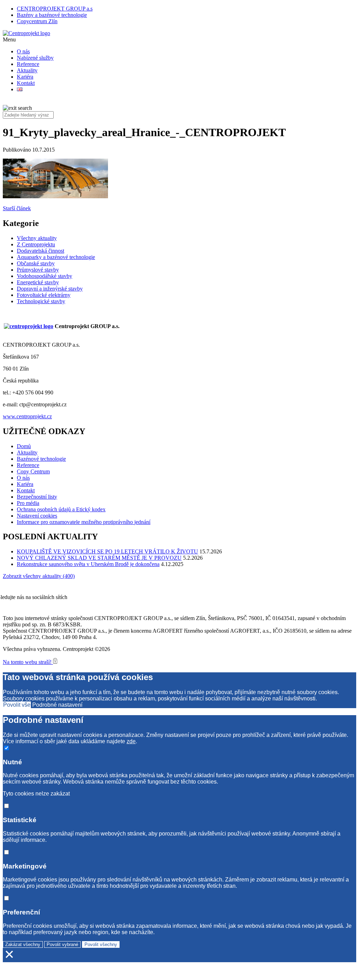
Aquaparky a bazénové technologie (56, 257)
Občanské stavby (36, 263)
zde (131, 741)
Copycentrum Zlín (37, 21)
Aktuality (27, 70)
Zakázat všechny (22, 944)
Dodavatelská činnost (40, 251)
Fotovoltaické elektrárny (43, 295)
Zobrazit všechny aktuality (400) (39, 576)
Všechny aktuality (37, 238)
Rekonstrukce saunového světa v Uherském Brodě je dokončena (88, 564)
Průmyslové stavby (38, 270)
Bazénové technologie (41, 459)
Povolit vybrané (62, 944)
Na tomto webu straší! (28, 662)
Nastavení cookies (37, 516)
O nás (23, 51)
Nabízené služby (35, 58)
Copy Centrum (33, 471)
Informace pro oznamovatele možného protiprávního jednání (83, 522)
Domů (24, 446)
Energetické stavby (38, 282)
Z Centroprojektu (36, 244)
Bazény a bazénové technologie (52, 15)
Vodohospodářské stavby (44, 276)
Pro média (28, 503)
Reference (28, 64)
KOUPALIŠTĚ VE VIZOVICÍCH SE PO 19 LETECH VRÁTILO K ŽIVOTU (107, 551)
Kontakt (26, 83)
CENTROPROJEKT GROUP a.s (55, 9)
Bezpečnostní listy (37, 497)
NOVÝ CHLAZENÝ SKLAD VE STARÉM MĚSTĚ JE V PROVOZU (99, 558)
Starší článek (17, 208)
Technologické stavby (41, 301)
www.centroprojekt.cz (27, 416)
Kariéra (25, 77)
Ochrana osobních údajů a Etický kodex (61, 509)
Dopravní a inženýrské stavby (50, 289)
